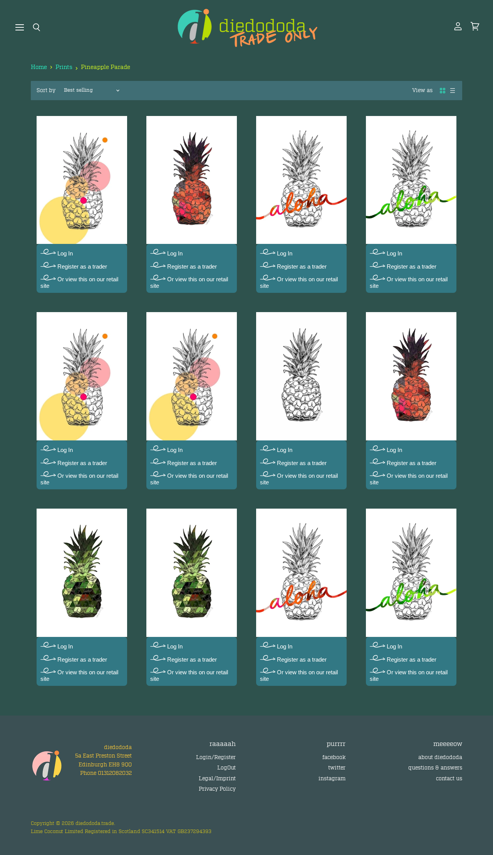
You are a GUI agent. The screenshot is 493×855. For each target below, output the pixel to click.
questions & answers (435, 767)
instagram (332, 778)
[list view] (452, 90)
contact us (449, 778)
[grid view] (442, 90)
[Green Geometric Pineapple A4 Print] (82, 573)
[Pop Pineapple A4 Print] (82, 180)
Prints (63, 67)
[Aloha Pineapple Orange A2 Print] (301, 180)
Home (39, 67)
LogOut (226, 767)
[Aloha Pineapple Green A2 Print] (411, 180)
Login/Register (216, 757)
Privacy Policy (217, 789)
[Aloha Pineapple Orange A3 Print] (301, 573)
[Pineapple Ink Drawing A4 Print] (301, 376)
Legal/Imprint (217, 778)
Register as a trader (81, 266)
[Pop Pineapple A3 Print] (191, 376)
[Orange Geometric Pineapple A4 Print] (191, 180)
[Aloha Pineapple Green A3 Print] (411, 573)
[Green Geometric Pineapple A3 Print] (191, 573)
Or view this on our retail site (79, 282)
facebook (333, 757)
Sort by (46, 90)
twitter (336, 767)
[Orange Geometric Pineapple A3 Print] (411, 376)
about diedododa (440, 757)
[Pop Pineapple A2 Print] (82, 376)
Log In (64, 253)
